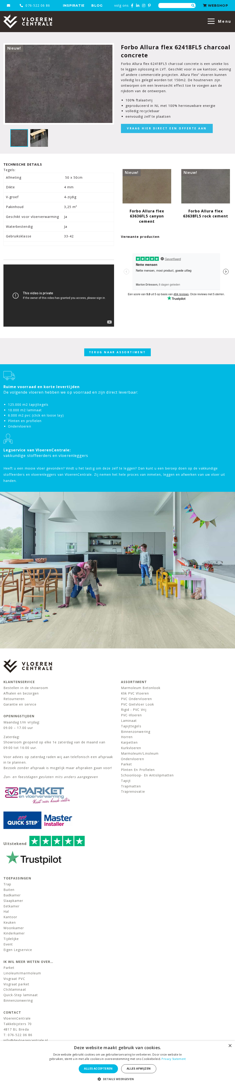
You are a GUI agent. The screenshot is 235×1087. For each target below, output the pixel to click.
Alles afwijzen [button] (139, 1068)
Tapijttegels (131, 726)
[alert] (117, 1064)
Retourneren (14, 699)
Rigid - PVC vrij (133, 709)
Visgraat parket (16, 984)
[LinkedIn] (138, 5)
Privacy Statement (174, 1059)
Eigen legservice (17, 950)
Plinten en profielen (138, 769)
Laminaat (129, 720)
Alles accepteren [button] (98, 1068)
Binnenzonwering (135, 731)
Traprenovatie (133, 791)
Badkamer (12, 895)
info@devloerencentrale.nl (25, 1040)
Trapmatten (131, 786)
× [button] (230, 1046)
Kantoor (10, 917)
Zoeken (193, 5)
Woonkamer (13, 928)
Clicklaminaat (14, 989)
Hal (6, 911)
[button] (117, 1079)
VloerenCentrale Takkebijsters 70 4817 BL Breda (17, 1023)
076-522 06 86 (37, 5)
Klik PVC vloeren (135, 693)
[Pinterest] (149, 5)
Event (8, 944)
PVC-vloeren (131, 715)
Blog (96, 5)
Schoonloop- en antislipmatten (147, 775)
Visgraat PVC (14, 978)
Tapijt (126, 780)
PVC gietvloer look (137, 704)
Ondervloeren (132, 759)
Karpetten (129, 742)
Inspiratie (74, 5)
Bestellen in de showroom (25, 688)
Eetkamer (11, 906)
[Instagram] (143, 5)
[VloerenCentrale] (27, 21)
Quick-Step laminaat (20, 995)
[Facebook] (132, 5)
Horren (127, 737)
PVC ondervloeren (136, 699)
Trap (7, 884)
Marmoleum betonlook (140, 688)
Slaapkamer (13, 900)
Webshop (217, 5)
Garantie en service (19, 704)
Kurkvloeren (131, 748)
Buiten (8, 889)
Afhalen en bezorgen (21, 693)
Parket (126, 764)
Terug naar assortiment (117, 352)
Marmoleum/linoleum (140, 753)
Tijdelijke (11, 939)
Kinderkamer (14, 933)
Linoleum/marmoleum (22, 973)
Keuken (9, 922)
